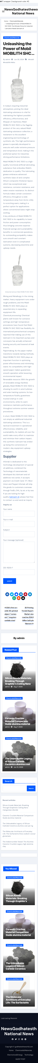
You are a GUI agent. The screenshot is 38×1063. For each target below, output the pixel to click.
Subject (6, 530)
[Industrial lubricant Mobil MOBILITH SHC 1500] (19, 271)
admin (21, 638)
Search (8, 781)
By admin (6, 59)
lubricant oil (14, 497)
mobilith (7, 62)
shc (13, 62)
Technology (28, 1055)
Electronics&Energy (15, 1055)
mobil (32, 59)
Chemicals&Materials (12, 38)
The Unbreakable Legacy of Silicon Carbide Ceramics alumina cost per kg (18, 762)
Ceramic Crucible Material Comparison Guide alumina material (17, 721)
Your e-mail (8, 519)
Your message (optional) (13, 540)
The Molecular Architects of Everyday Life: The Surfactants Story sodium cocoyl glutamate (19, 833)
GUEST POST (20, 1059)
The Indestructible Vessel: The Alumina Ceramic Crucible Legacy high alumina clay (18, 844)
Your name (7, 509)
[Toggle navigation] (3, 11)
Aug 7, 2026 (18, 687)
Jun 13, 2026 (18, 767)
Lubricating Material (9, 1018)
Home (11, 1050)
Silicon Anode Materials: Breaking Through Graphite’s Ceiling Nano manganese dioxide (18, 682)
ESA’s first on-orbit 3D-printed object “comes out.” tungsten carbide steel (11, 614)
